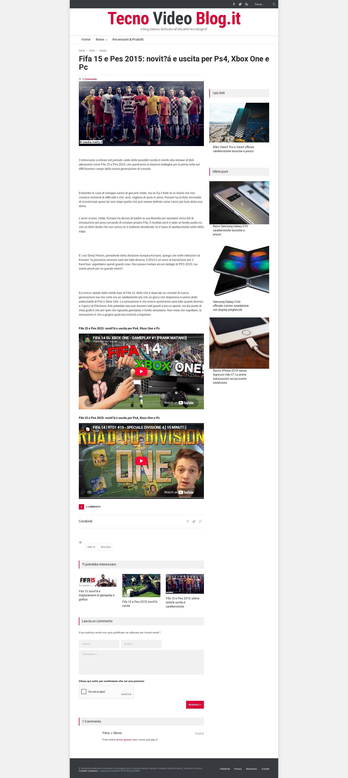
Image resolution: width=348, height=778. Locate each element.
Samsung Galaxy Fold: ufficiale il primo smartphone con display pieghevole (231, 306)
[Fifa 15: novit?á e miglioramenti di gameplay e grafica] (98, 580)
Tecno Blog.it (174, 18)
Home (86, 39)
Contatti (265, 769)
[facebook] (234, 4)
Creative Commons (88, 771)
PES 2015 (106, 547)
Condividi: (86, 521)
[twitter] (240, 4)
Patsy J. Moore (112, 733)
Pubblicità (225, 769)
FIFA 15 (91, 547)
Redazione (251, 769)
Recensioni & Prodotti (128, 39)
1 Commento (89, 79)
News (100, 39)
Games (103, 50)
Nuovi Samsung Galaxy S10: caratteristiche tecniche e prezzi (230, 230)
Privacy (238, 769)
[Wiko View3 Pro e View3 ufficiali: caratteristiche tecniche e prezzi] (239, 123)
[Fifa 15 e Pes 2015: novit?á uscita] (141, 585)
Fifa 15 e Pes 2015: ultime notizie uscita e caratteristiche (182, 602)
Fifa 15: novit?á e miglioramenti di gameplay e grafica (97, 595)
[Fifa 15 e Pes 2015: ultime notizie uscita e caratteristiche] (185, 584)
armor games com (126, 739)
